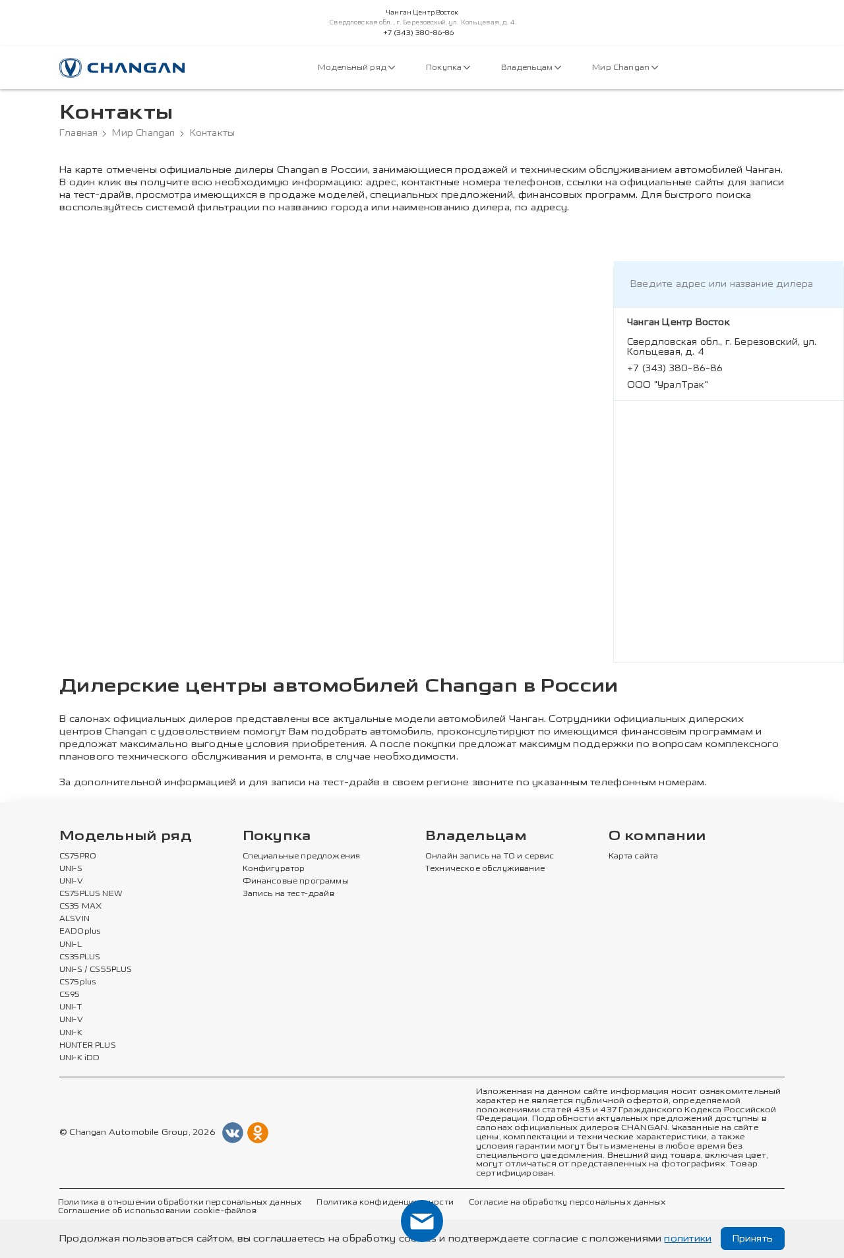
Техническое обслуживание (485, 869)
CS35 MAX (80, 907)
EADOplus (79, 932)
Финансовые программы (295, 881)
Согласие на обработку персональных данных (567, 1203)
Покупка (445, 67)
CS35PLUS (79, 957)
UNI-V (71, 881)
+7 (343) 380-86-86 (419, 33)
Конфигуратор (274, 869)
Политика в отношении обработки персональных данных (179, 1203)
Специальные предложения (302, 856)
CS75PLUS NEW (91, 894)
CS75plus (77, 982)
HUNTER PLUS (87, 1046)
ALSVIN (74, 919)
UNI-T (70, 1007)
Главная (78, 133)
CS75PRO (77, 856)
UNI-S (70, 869)
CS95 (69, 995)
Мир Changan (621, 67)
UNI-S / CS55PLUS (96, 970)
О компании (657, 836)
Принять (753, 1238)
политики (687, 1238)
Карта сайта (634, 856)
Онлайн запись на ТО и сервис (490, 856)
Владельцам (528, 67)
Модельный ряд (353, 67)
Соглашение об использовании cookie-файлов (157, 1211)
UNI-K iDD (79, 1058)
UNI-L (70, 945)
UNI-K (70, 1033)
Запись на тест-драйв (288, 894)
